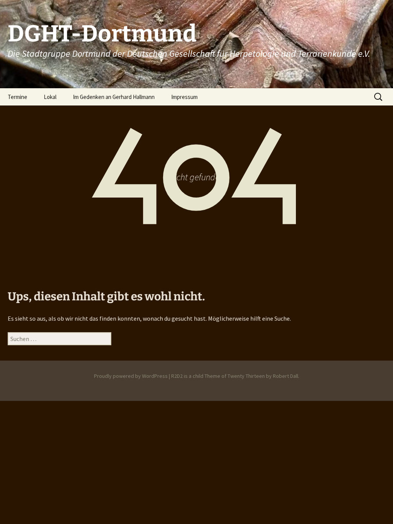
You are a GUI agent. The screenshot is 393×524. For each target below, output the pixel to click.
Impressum (184, 97)
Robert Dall (285, 375)
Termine (17, 97)
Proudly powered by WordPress (131, 375)
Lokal (50, 97)
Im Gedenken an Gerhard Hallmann (114, 97)
